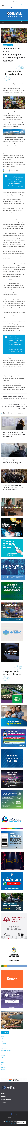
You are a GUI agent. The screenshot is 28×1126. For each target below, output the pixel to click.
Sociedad (3, 1064)
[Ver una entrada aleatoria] (25, 22)
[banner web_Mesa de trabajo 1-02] (14, 942)
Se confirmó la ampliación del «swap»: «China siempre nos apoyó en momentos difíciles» (14, 487)
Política (10, 45)
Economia (5, 45)
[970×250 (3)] (14, 130)
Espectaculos (4, 1048)
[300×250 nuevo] (12, 750)
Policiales (3, 1057)
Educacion (3, 1045)
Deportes (3, 1040)
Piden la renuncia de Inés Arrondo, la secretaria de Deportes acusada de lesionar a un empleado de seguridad (14, 398)
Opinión (3, 1055)
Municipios (3, 1052)
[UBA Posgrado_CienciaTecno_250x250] (10, 644)
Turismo (3, 1069)
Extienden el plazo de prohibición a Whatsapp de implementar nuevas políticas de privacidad (13, 406)
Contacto (3, 1102)
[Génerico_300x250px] (12, 498)
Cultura (2, 1038)
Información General (5, 1050)
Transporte (3, 1067)
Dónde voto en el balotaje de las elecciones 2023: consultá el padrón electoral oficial (14, 434)
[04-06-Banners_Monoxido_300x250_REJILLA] (12, 832)
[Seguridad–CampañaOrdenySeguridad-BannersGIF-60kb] (12, 893)
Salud (2, 1062)
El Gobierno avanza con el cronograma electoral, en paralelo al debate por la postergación (13, 461)
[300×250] (12, 519)
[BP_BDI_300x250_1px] (13, 65)
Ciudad (2, 1036)
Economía (3, 1096)
